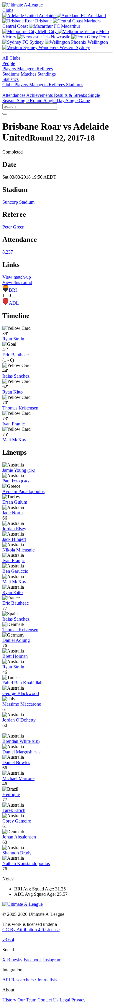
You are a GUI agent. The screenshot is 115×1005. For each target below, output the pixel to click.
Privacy (78, 999)
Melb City (47, 31)
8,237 (7, 251)
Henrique (11, 794)
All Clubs (11, 58)
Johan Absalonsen (19, 836)
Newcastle (60, 36)
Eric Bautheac (15, 354)
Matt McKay (14, 439)
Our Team (26, 999)
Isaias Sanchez (15, 375)
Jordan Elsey (14, 528)
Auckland (96, 15)
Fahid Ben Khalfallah (22, 682)
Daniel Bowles (16, 762)
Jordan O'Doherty (19, 719)
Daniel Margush (21, 751)
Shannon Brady (17, 852)
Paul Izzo (15, 480)
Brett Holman (15, 656)
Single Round (30, 100)
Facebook (33, 959)
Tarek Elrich (13, 810)
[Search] (4, 114)
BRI (13, 290)
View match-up (16, 277)
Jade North (12, 512)
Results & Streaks (71, 95)
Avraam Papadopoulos (23, 491)
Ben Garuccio (15, 571)
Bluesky (14, 959)
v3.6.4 (8, 939)
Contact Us (47, 999)
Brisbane (43, 20)
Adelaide (47, 15)
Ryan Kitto (12, 391)
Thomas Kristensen (20, 407)
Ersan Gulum (14, 502)
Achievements (40, 95)
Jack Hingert (14, 539)
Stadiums (11, 73)
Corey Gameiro (16, 820)
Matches (29, 73)
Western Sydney (74, 47)
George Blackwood (20, 693)
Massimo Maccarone (21, 704)
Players (9, 68)
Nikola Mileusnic (18, 549)
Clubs (7, 10)
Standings (46, 73)
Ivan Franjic (13, 423)
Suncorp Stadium (18, 202)
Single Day (55, 100)
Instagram (52, 959)
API (6, 979)
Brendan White (21, 741)
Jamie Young (18, 470)
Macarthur (70, 26)
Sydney (36, 42)
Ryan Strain (13, 338)
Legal (65, 999)
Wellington (97, 42)
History (9, 999)
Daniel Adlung (16, 640)
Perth (103, 36)
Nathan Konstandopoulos (26, 863)
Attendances (14, 95)
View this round (17, 282)
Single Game (78, 100)
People (8, 63)
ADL (14, 303)
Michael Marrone (18, 778)
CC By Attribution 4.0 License (31, 929)
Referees (45, 68)
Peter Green (13, 226)
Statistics (10, 79)
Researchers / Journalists (34, 979)
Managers (27, 68)
